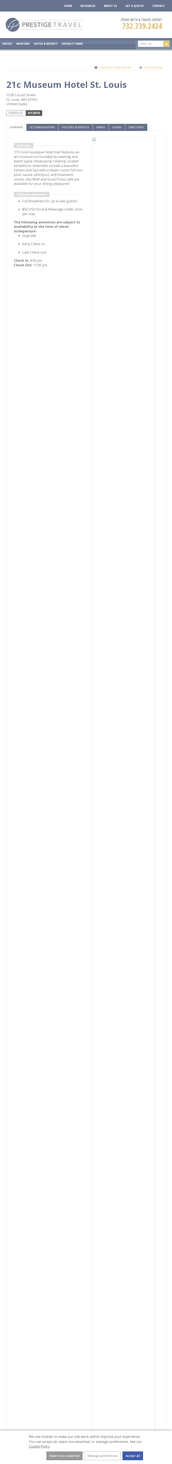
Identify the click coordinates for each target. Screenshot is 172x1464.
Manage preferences (102, 1456)
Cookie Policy (39, 1446)
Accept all (133, 1456)
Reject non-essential (64, 1456)
